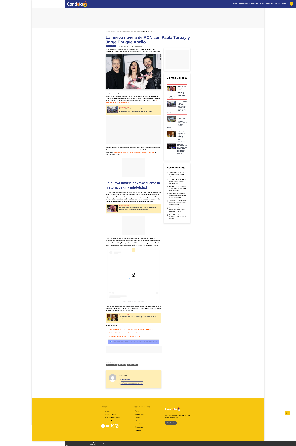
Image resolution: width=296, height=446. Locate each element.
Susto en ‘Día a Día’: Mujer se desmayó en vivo (123, 333)
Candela (108, 31)
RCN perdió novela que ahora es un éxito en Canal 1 (125, 336)
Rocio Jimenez (124, 46)
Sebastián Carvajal (132, 364)
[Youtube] (107, 426)
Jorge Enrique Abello (111, 364)
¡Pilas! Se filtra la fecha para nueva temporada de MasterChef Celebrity (131, 329)
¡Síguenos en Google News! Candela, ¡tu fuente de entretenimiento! (134, 342)
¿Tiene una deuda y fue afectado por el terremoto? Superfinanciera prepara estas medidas (177, 195)
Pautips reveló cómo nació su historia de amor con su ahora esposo (176, 174)
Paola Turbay (122, 364)
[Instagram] (117, 426)
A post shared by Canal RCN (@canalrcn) (133, 301)
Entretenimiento (115, 31)
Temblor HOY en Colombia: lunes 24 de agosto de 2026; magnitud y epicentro (177, 216)
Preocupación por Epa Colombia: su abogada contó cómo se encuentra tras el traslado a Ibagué (178, 209)
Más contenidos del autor (132, 383)
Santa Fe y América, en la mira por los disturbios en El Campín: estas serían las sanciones (177, 188)
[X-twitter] (112, 426)
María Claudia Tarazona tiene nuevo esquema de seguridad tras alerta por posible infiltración (178, 202)
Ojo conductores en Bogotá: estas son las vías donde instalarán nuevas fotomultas (177, 181)
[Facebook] (103, 426)
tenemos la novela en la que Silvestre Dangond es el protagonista (134, 152)
